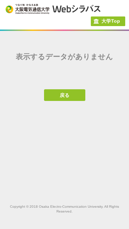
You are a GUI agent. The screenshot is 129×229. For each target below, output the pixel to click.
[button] (108, 21)
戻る (64, 95)
